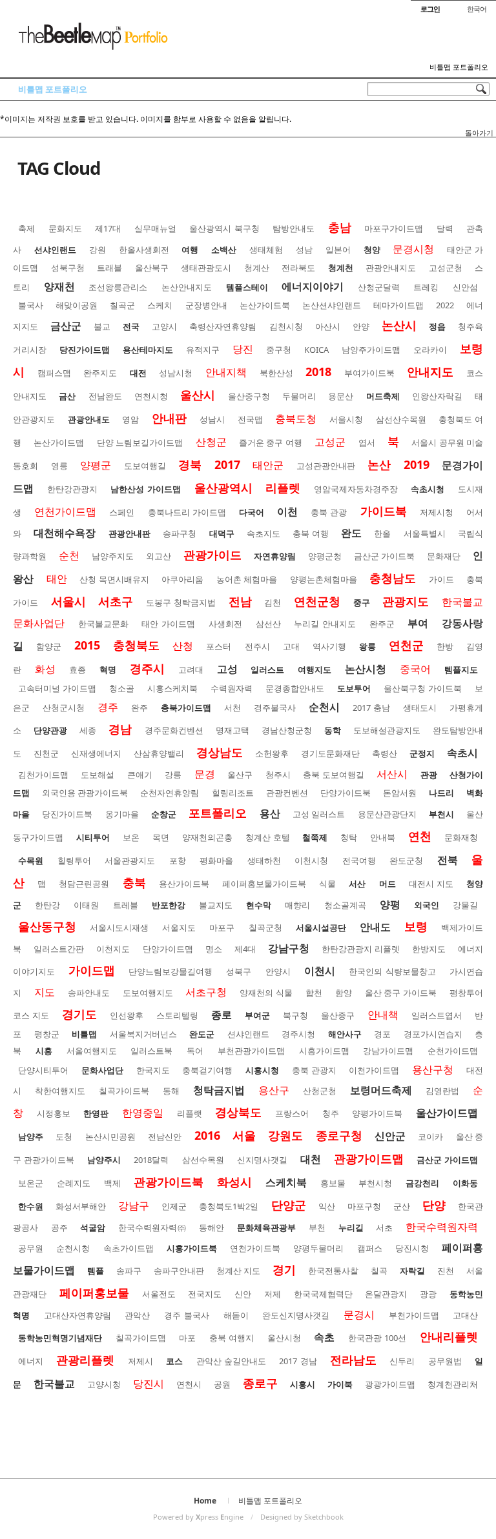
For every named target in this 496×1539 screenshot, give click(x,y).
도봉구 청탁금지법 (181, 602)
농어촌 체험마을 (247, 579)
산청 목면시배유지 (114, 579)
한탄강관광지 (72, 489)
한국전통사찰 (333, 1270)
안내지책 (226, 372)
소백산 (223, 249)
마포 (187, 1338)
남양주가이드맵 (371, 349)
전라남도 (353, 1359)
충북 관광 (329, 512)
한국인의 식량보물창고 (392, 971)
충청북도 (136, 645)
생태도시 (420, 707)
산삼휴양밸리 (159, 753)
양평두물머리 (318, 1248)
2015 (87, 645)
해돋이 (236, 1315)
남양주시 (104, 1160)
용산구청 (432, 1069)
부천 (317, 1227)
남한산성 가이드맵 (145, 489)
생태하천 (264, 860)
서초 (384, 1227)
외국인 (426, 905)
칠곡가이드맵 (141, 1338)
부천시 (441, 814)
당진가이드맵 (84, 349)
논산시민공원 (110, 1136)
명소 (213, 949)
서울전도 (159, 1294)
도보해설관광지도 (386, 730)
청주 (330, 1113)
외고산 (158, 556)
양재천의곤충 (207, 837)
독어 (195, 1051)
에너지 (30, 1361)
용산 (270, 813)
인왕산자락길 (437, 396)
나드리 (441, 793)
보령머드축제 (381, 1090)
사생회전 (225, 624)
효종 (77, 669)
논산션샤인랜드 (331, 305)
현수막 (258, 905)
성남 (304, 249)
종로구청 (339, 1135)
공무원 (30, 1248)
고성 (227, 669)
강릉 (173, 774)
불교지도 (215, 905)
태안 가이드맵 (168, 624)
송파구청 (179, 533)
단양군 (288, 1205)
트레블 (125, 905)
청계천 (340, 267)
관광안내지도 (391, 267)
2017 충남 (371, 707)
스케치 (159, 305)
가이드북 (383, 511)
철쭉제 (314, 837)
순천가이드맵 (453, 1051)
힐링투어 (74, 860)
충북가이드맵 (186, 707)
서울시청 (346, 419)
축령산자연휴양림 (222, 326)
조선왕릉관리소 (117, 287)
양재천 (59, 286)
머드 (387, 883)
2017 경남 (297, 1361)
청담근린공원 (84, 883)
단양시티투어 (43, 1070)
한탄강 (47, 905)
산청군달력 (379, 287)
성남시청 (175, 373)
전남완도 (105, 396)
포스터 (218, 646)
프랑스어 (292, 1113)
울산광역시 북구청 (224, 228)
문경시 (359, 1314)
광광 (428, 1294)
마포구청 (364, 1206)
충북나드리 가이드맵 (187, 512)
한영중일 (142, 1113)
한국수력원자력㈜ (152, 1227)
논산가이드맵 (59, 442)
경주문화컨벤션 (174, 730)
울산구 (240, 774)
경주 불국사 (187, 1315)
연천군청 (317, 601)
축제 (26, 228)
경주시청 (298, 1034)
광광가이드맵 (390, 1384)
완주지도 (100, 373)
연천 (419, 836)
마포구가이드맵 (393, 228)
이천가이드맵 (374, 1070)
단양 (434, 1205)
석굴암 (92, 1227)
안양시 (278, 971)
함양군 (48, 646)
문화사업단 (102, 1070)
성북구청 (68, 267)
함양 (343, 992)
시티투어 (93, 837)
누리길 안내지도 (325, 624)
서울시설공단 (321, 927)
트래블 (109, 267)
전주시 (257, 646)
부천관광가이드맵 (251, 1051)
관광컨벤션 (287, 793)
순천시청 (73, 1248)
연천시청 (151, 396)
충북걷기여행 (207, 1070)
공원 (222, 1384)
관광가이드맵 (369, 1158)
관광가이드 (212, 554)
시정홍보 (53, 1113)
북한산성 (276, 373)
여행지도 (314, 669)
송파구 (128, 1270)
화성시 (234, 1181)
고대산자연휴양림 (77, 1315)
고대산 (465, 1315)
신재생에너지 (96, 753)
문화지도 (65, 228)
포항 (177, 860)
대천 (310, 1159)
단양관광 (50, 730)
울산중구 (338, 1015)
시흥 (44, 1051)
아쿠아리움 (182, 579)
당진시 (148, 1383)
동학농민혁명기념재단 (60, 1338)
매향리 (297, 905)
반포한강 (168, 905)
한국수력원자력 (442, 1227)
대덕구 (221, 533)
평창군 (46, 1034)
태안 (56, 578)
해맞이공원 (77, 305)
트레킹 (426, 287)
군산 (401, 1206)
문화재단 (443, 556)
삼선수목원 (203, 1160)
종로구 (260, 1383)
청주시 (278, 774)
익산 (326, 1206)
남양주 (30, 1136)
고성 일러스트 (319, 814)
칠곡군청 (265, 927)
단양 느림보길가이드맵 (140, 442)
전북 (447, 860)
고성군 (330, 442)
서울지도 (179, 927)
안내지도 (430, 371)
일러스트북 (151, 1051)
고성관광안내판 (325, 466)
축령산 (384, 753)
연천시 (189, 1384)
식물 (327, 883)
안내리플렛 (449, 1336)
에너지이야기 (313, 286)
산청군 (211, 442)
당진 (242, 349)
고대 (291, 646)
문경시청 (413, 249)
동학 (332, 730)
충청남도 (392, 578)
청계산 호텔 (267, 837)
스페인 (121, 512)
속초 (324, 1337)
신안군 (390, 1136)
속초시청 (427, 489)
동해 (171, 1091)
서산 (357, 883)
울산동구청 (47, 926)
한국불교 (54, 1383)
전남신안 (164, 1136)
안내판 (169, 418)
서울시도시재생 (119, 927)
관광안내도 (89, 419)
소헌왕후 (272, 753)
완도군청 (406, 860)
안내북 (382, 837)
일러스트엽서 (436, 1015)
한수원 (30, 1206)
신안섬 (465, 287)
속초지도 (263, 533)
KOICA (316, 349)
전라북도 (298, 267)
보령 (416, 926)
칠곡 (379, 1270)
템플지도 (461, 669)
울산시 (197, 394)
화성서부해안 (81, 1206)
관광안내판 (129, 533)
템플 (95, 1270)
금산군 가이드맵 (447, 1160)
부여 (418, 623)
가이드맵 (91, 970)
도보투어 (354, 688)
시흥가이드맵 (324, 1051)
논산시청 (365, 669)
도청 (64, 1136)
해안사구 (345, 1034)
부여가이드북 (369, 373)
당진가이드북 (67, 814)
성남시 (212, 419)
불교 (102, 326)
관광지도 (405, 601)
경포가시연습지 (433, 1034)
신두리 (402, 1361)
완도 (351, 533)
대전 (138, 373)
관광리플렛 (85, 1359)
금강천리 (422, 1183)
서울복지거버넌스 (143, 1034)
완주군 (382, 624)
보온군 (30, 1183)
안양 (361, 326)
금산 (67, 396)
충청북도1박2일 (228, 1206)
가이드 (441, 579)
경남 (120, 729)
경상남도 (219, 752)
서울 (244, 1135)
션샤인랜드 (248, 1034)
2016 (207, 1135)
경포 (382, 1034)
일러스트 (267, 669)
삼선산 (268, 624)
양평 (390, 904)
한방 (445, 646)
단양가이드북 (345, 793)
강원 (97, 249)
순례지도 (73, 1183)
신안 (242, 1294)
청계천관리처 (453, 1384)
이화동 (465, 1183)
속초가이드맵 (128, 1248)
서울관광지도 (130, 860)
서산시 (392, 774)
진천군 (46, 753)
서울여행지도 (92, 1051)
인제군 (174, 1206)
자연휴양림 (275, 556)
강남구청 (288, 948)
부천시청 (375, 1183)
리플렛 (282, 487)
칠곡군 (122, 305)
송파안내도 (89, 992)
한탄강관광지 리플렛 (360, 949)
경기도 (79, 1014)
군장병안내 (206, 305)
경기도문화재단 (330, 753)
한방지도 (429, 949)
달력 (445, 228)
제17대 (108, 228)
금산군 (65, 326)
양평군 (95, 465)
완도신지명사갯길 (295, 1315)
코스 (174, 1361)
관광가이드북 (168, 1181)
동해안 (211, 1227)
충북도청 (295, 419)
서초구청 (206, 992)
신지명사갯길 (262, 1160)
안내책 (382, 1015)
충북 (134, 882)
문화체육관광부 (266, 1227)
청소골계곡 (345, 905)
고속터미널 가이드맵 (57, 688)
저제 (272, 1294)
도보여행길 (145, 466)
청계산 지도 (238, 1270)
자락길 (412, 1270)
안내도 (375, 927)
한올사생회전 (144, 249)
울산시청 (284, 1338)
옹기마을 (122, 814)
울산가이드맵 (447, 1113)
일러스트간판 (59, 949)
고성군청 (445, 267)
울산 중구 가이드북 (401, 992)
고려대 (190, 669)
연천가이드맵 (65, 511)
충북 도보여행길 (333, 774)
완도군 (201, 1034)
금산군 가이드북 (384, 556)
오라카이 (430, 349)
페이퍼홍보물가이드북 (264, 883)
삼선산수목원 (401, 419)
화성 (45, 669)
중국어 (415, 669)
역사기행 (329, 646)
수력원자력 (232, 688)
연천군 (406, 645)
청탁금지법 (219, 1090)
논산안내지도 (186, 287)
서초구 (115, 601)
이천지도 (113, 949)
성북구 (238, 971)
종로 (221, 1015)
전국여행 (359, 860)
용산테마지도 (148, 349)
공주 (59, 1227)
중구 (361, 602)
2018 (318, 371)
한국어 (476, 9)
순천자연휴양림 (169, 793)
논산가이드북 (265, 305)
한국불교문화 (103, 624)
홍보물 (333, 1183)
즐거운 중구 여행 (270, 442)
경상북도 (238, 1112)
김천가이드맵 (43, 774)
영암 (130, 419)
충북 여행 (310, 533)
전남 (240, 601)
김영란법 (442, 1091)
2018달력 (151, 1160)
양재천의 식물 (266, 992)
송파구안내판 (179, 1270)
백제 (112, 1183)
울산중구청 (249, 396)
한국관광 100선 (377, 1338)
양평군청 (325, 556)
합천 (313, 992)
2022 (445, 305)
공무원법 (445, 1361)
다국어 (251, 512)
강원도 (285, 1135)
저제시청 (436, 512)
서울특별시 (425, 533)
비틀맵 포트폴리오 (458, 67)
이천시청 (311, 860)
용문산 (340, 396)
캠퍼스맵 (54, 373)
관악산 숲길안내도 (231, 1361)
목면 (160, 837)
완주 (139, 707)
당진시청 (412, 1248)
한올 (382, 533)
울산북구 (152, 267)
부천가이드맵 (414, 1315)
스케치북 (286, 1182)
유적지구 (203, 349)
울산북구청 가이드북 (423, 688)
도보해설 (97, 774)
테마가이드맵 (398, 305)
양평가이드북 (377, 1113)
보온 (131, 837)
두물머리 (299, 396)
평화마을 (216, 860)
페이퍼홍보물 (94, 1292)
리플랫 (189, 1113)
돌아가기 (479, 132)
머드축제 (383, 396)
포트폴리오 (218, 812)
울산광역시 (223, 487)
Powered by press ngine (198, 1517)
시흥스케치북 (172, 688)
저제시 (140, 1361)
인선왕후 (126, 1015)
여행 (189, 249)
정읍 (437, 326)
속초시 (462, 753)
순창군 (163, 814)
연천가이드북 (255, 1248)
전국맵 (250, 419)
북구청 (295, 1015)
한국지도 (153, 1070)
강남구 (133, 1205)
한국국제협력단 (323, 1294)
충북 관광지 (314, 1070)
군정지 (422, 753)
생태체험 (266, 249)
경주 (108, 707)
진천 (445, 1270)
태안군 (268, 465)
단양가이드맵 (168, 949)
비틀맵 (84, 1034)
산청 (182, 646)
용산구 (273, 1090)
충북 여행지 (231, 1338)
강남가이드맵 (388, 1051)
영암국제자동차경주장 (356, 489)
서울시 (68, 601)
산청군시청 (64, 707)
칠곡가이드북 (124, 1091)
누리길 (351, 1227)
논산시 (399, 325)
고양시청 (104, 1384)
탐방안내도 (294, 228)
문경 (204, 774)
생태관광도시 (206, 267)
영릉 (59, 466)
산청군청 (319, 1091)
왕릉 (367, 646)
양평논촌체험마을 (323, 579)
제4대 (245, 949)
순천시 (324, 707)
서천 (232, 707)
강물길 (465, 905)
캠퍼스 (369, 1248)
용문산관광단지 (387, 814)
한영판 (95, 1113)
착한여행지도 (60, 1091)
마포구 (221, 927)
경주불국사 (275, 707)
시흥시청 (262, 1070)
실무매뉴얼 (155, 228)
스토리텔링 (177, 1015)
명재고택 (232, 730)
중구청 (278, 349)
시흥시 (302, 1384)
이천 (287, 511)
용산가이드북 (184, 883)
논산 (379, 464)
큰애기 (139, 774)
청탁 (348, 837)
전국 (131, 326)
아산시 (327, 326)
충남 (339, 227)
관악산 (137, 1315)
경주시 (147, 668)
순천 (69, 555)
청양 (372, 249)
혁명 (107, 669)
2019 (416, 464)
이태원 (86, 905)
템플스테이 (247, 287)
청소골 (121, 688)
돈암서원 (400, 793)
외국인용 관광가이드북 (85, 793)
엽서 (366, 442)
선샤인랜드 (55, 249)
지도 (44, 992)
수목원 (30, 860)
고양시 (164, 326)
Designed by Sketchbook (302, 1517)
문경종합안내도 (294, 688)
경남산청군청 (287, 730)
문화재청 (461, 837)
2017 (227, 464)
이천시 (319, 971)
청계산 (256, 267)
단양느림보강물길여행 (170, 971)
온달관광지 (386, 1294)
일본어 (338, 249)
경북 (190, 464)
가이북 (340, 1384)
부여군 (257, 1015)
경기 (284, 1269)
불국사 (30, 305)
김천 (272, 602)
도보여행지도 (148, 992)
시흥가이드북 (192, 1248)
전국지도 (205, 1294)
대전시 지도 (431, 883)
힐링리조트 (233, 793)
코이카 (430, 1136)
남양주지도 (113, 556)
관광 (428, 774)
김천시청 (286, 326)
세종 (87, 730)
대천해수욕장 (65, 533)
